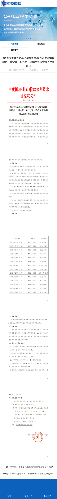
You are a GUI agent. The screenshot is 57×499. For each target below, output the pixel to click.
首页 (9, 496)
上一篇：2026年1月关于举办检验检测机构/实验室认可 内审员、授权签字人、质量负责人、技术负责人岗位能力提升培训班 (27, 468)
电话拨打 (47, 496)
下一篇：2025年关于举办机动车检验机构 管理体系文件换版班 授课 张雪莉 (27, 474)
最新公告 (28, 496)
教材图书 (14, 50)
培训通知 (14, 44)
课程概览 (41, 44)
